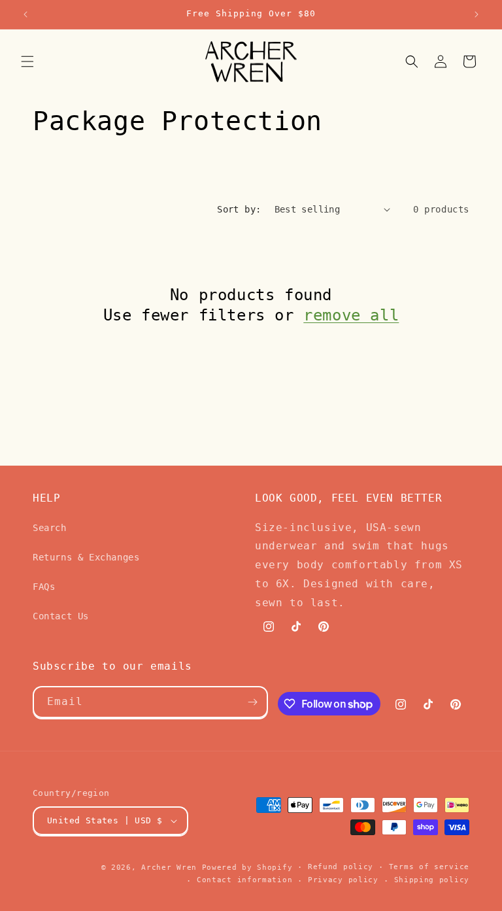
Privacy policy (343, 880)
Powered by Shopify (247, 867)
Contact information (244, 880)
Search (50, 528)
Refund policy (340, 867)
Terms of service (429, 867)
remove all (351, 315)
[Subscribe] (252, 702)
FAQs (44, 586)
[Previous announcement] (25, 14)
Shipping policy (432, 880)
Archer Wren (169, 867)
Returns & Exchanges (86, 557)
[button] (27, 61)
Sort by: (239, 209)
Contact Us (61, 616)
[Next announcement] (476, 14)
